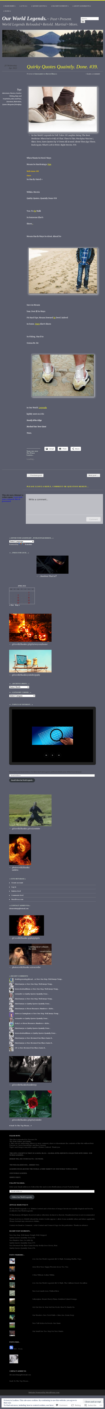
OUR (90, 1153)
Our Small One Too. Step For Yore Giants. (48, 1331)
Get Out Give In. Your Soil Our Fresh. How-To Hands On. (53, 1307)
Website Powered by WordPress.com (43, 1393)
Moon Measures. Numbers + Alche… (40, 1009)
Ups (49, 164)
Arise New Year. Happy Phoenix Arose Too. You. (50, 1267)
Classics (12, 93)
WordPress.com (17, 899)
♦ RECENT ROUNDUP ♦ (59, 6)
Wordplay (18, 104)
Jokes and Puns (16, 99)
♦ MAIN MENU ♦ (9, 6)
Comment (93, 519)
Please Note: (15, 1136)
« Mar (11, 605)
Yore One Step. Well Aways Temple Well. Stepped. (28, 1235)
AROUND (25, 1169)
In (54, 318)
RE (28, 1219)
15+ (36, 1139)
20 (18, 600)
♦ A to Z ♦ (23, 6)
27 (18, 603)
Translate (28, 544)
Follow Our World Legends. (22, 1197)
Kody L (17, 1023)
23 (29, 600)
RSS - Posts (18, 1349)
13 (18, 597)
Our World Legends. (24, 18)
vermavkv (18, 994)
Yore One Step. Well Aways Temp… (50, 979)
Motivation (17, 102)
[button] (46, 755)
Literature (9, 102)
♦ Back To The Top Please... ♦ (20, 1126)
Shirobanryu (39, 74)
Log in (13, 887)
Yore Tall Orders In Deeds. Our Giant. (46, 1323)
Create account (17, 883)
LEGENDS (19, 1155)
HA (26, 1219)
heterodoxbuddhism (22, 989)
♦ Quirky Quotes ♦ (39, 6)
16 (29, 597)
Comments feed (17, 895)
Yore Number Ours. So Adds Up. (21, 1240)
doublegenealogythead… (24, 979)
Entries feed (16, 891)
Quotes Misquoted (8, 104)
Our (13, 1209)
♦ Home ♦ (7, 11)
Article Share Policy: (18, 1205)
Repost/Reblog (51, 74)
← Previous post (35, 475)
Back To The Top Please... (19, 1381)
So (35, 211)
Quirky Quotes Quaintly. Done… (37, 994)
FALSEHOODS (22, 1165)
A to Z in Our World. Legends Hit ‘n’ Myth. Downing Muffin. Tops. (57, 1259)
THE (31, 1169)
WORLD (12, 1155)
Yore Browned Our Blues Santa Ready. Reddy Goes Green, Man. (33, 1245)
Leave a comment (93, 74)
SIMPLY (12, 1177)
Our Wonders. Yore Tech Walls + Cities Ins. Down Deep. (53, 1315)
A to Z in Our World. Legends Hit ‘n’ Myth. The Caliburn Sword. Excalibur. (60, 1283)
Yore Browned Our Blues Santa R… (40, 1038)
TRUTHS (12, 1165)
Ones (37, 324)
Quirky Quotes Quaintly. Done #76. (22, 1238)
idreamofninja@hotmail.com (19, 908)
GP (16, 1048)
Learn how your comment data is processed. (12, 499)
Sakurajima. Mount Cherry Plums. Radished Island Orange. (54, 1299)
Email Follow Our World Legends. (22, 780)
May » (17, 605)
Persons (31, 1139)
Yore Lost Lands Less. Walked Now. (45, 1291)
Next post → (93, 475)
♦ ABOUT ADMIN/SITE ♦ (82, 6)
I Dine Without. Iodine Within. (43, 1275)
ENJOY (18, 1177)
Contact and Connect (46, 1225)
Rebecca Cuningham (23, 1013)
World (17, 1209)
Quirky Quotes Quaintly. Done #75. (22, 1243)
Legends (43, 408)
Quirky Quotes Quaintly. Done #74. (22, 1248)
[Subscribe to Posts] (11, 1349)
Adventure (5, 93)
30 (29, 603)
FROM (19, 1169)
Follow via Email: (17, 1183)
